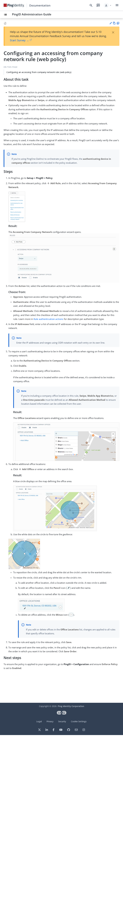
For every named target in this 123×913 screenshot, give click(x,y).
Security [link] (62, 721)
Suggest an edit (110, 23)
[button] (107, 5)
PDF (118, 23)
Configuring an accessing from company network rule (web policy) (38, 72)
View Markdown (114, 23)
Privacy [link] (49, 721)
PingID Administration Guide (31, 14)
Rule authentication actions (48, 318)
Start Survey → (19, 40)
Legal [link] (39, 721)
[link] (14, 5)
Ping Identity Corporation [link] (71, 706)
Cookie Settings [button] (79, 721)
